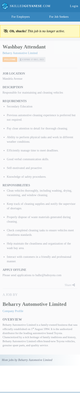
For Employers (21, 16)
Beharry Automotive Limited (20, 53)
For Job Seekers (58, 16)
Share (68, 285)
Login (74, 6)
